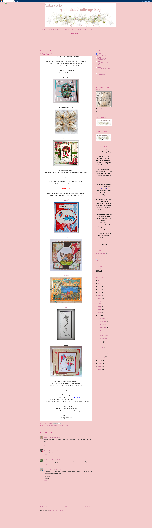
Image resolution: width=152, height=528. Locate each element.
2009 (100, 372)
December (103, 318)
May (101, 345)
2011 (99, 366)
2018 (99, 304)
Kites (48, 425)
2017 (99, 307)
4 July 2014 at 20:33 (54, 437)
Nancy (99, 57)
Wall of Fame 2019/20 (68, 29)
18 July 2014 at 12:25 (54, 469)
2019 (99, 301)
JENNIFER (66, 275)
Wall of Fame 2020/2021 (86, 29)
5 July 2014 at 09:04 (53, 459)
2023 (100, 289)
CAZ (66, 238)
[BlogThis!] (55, 423)
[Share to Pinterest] (60, 423)
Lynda (99, 53)
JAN (66, 307)
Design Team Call (53, 29)
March (102, 351)
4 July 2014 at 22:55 (57, 450)
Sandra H (47, 450)
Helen (99, 61)
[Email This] (54, 423)
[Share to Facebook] (58, 423)
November (103, 321)
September (103, 327)
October (102, 324)
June (101, 342)
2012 (99, 363)
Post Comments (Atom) (56, 510)
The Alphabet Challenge (59, 425)
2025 (100, 283)
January (102, 357)
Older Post (88, 506)
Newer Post (44, 506)
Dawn (99, 73)
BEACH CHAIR (101, 59)
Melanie (99, 67)
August (102, 330)
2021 (99, 295)
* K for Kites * (103, 338)
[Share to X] (57, 423)
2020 (100, 298)
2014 (99, 316)
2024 (100, 286)
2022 (100, 292)
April (101, 348)
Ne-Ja (46, 469)
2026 (100, 280)
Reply (46, 445)
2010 (100, 369)
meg (45, 459)
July (101, 333)
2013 (99, 360)
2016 (100, 310)
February (103, 354)
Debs (45, 437)
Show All (109, 77)
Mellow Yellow (101, 74)
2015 (99, 313)
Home (43, 29)
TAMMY (66, 200)
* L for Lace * (103, 335)
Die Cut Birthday (102, 55)
